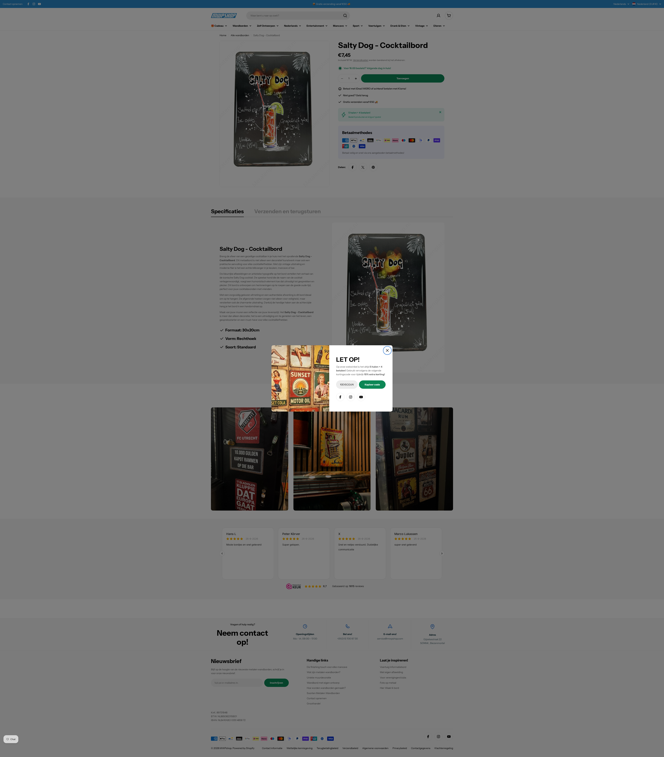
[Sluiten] (387, 350)
